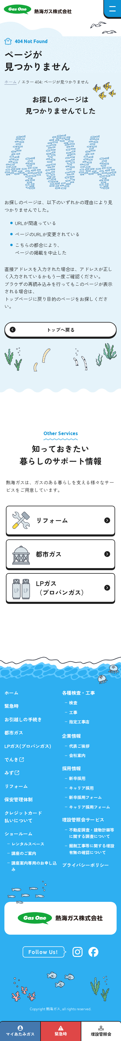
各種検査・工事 (78, 692)
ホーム (10, 82)
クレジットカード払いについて (23, 816)
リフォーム (16, 786)
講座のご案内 (23, 853)
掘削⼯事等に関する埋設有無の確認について (91, 849)
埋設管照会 (101, 1034)
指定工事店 (79, 722)
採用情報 (71, 768)
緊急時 (61, 1034)
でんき (11, 759)
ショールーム (18, 833)
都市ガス (13, 732)
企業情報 (71, 735)
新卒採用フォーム (85, 797)
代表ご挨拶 (79, 746)
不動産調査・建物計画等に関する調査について (91, 833)
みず (9, 772)
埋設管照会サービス (83, 819)
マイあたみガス (20, 1034)
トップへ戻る (60, 329)
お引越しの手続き (23, 719)
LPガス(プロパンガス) (27, 745)
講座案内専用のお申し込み (34, 866)
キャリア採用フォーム (89, 807)
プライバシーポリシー (85, 864)
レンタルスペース (27, 844)
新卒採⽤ (77, 778)
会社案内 (77, 755)
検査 (73, 703)
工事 (73, 712)
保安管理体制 (18, 799)
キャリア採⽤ (81, 788)
